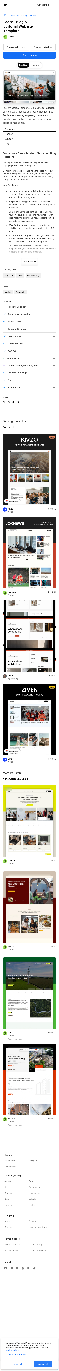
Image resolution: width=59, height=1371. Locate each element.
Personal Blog (33, 275)
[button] (55, 5)
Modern (8, 292)
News (20, 275)
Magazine (9, 275)
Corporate (20, 292)
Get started (43, 4)
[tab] (29, 129)
